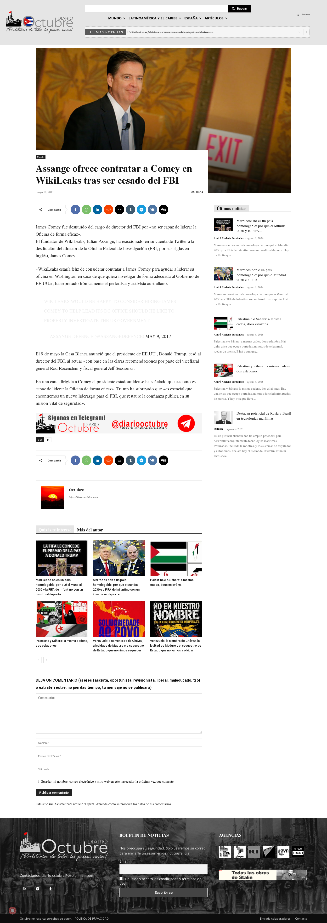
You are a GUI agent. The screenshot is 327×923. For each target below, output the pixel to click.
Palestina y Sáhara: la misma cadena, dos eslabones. (170, 31)
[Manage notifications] (12, 910)
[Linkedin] (97, 209)
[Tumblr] (130, 209)
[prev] (299, 32)
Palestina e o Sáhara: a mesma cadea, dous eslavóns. (259, 321)
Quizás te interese (55, 530)
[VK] (152, 209)
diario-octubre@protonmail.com (67, 875)
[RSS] (24, 889)
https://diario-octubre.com (83, 497)
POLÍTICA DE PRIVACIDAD (92, 919)
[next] (307, 32)
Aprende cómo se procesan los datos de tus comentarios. (134, 804)
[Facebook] (75, 209)
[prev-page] (39, 660)
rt (48, 439)
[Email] (119, 209)
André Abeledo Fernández (229, 238)
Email (123, 861)
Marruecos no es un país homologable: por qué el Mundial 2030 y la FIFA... (262, 225)
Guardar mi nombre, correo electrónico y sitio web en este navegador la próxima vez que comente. (108, 781)
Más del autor (90, 530)
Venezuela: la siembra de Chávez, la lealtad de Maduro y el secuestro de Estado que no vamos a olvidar (175, 645)
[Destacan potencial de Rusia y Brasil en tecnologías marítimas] (223, 417)
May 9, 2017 (158, 336)
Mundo (40, 157)
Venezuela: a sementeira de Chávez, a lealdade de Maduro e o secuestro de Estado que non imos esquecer (118, 645)
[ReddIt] (108, 209)
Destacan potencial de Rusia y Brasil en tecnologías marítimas (264, 416)
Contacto (301, 919)
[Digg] (163, 209)
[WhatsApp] (86, 209)
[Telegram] (141, 209)
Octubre (76, 489)
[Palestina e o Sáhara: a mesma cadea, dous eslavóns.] (176, 558)
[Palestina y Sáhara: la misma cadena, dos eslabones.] (62, 619)
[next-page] (46, 660)
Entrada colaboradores (275, 919)
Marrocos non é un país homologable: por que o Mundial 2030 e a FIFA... (261, 274)
